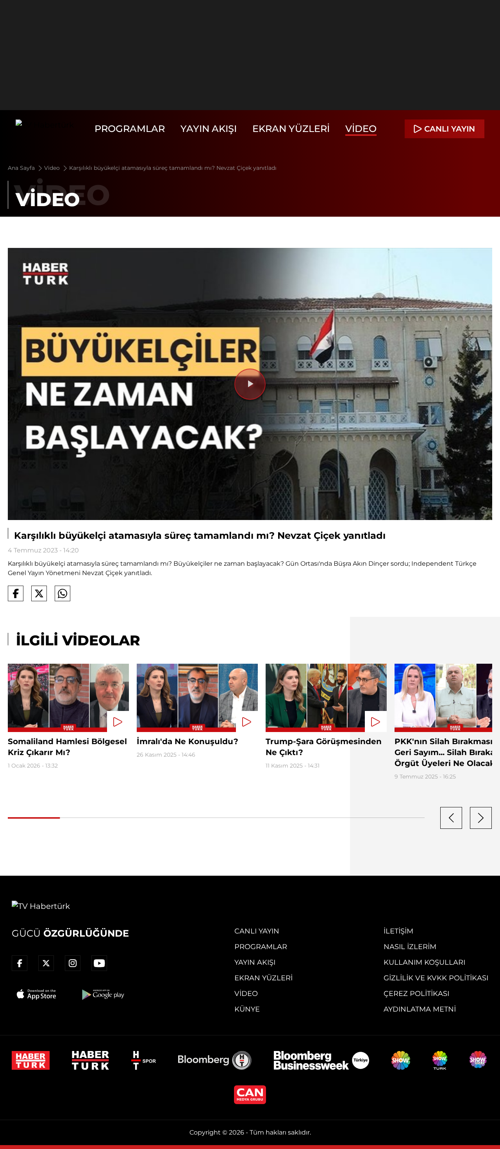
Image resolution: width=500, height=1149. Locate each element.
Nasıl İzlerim (410, 946)
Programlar (130, 128)
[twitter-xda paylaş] (39, 593)
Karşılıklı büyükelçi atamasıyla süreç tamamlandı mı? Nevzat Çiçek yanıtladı (173, 167)
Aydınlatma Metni (420, 1009)
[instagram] (72, 963)
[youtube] (99, 963)
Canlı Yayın (256, 931)
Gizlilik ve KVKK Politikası (436, 978)
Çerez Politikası (416, 993)
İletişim (398, 931)
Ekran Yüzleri (291, 128)
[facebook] (19, 963)
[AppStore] (37, 994)
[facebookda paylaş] (15, 593)
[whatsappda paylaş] (62, 593)
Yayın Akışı (208, 128)
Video (361, 128)
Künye (247, 1009)
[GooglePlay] (102, 994)
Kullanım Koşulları (424, 962)
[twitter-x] (46, 963)
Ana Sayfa (22, 167)
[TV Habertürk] (45, 128)
